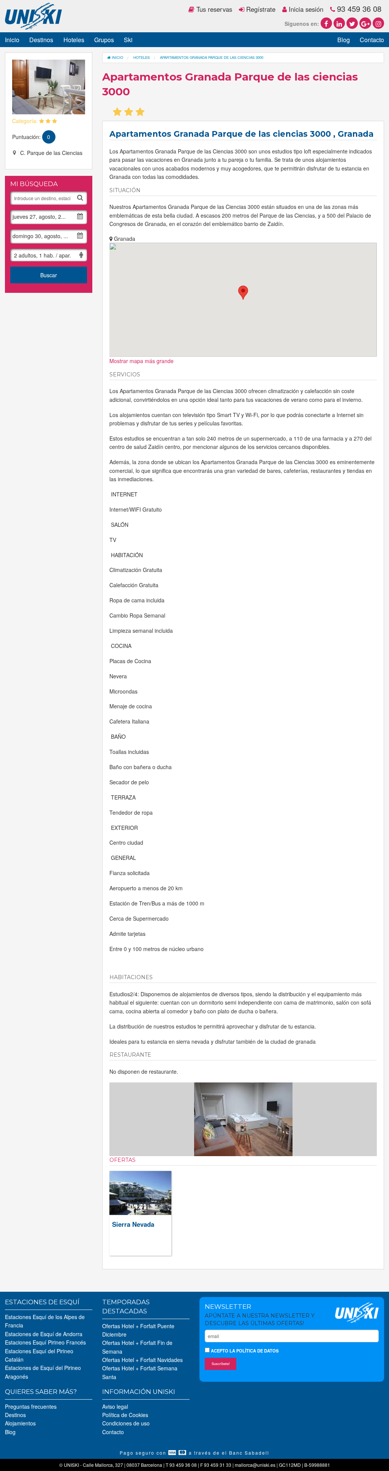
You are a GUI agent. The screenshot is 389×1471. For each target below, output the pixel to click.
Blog (343, 39)
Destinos (41, 39)
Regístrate (259, 9)
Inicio (12, 39)
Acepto (244, 1351)
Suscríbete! (221, 1363)
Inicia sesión (305, 9)
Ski (128, 39)
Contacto (372, 39)
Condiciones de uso (126, 1423)
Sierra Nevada (133, 1224)
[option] (243, 1119)
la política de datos (253, 1351)
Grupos (104, 39)
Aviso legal (115, 1406)
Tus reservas (213, 9)
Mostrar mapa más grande (141, 361)
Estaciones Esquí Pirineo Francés (45, 1342)
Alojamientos (20, 1423)
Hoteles (73, 39)
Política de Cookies (125, 1415)
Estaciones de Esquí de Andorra (43, 1334)
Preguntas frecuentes (31, 1406)
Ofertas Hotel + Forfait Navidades (142, 1360)
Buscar (48, 275)
